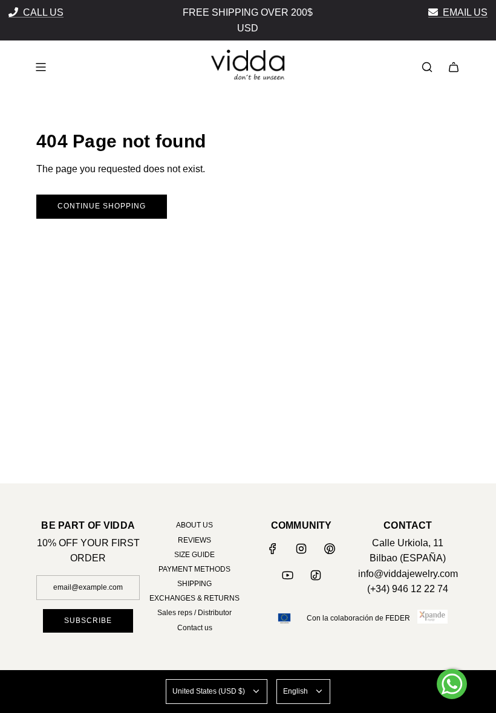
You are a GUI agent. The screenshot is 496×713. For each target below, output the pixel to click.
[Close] (400, 199)
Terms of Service (147, 474)
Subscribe (161, 390)
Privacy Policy (151, 459)
